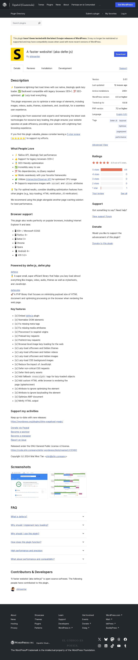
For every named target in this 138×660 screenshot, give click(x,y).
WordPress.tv (65, 628)
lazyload (122, 121)
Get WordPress (125, 5)
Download (120, 54)
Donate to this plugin (102, 243)
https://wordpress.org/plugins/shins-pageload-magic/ (37, 421)
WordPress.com (114, 615)
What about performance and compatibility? (33, 559)
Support (123, 68)
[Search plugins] (39, 23)
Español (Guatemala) (45, 643)
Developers (63, 623)
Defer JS (113, 121)
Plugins (38, 623)
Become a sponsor (20, 431)
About (13, 615)
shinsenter (35, 56)
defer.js (14, 271)
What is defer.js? (19, 516)
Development (65, 68)
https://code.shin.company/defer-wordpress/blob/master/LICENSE (44, 450)
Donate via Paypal (20, 427)
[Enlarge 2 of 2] (83, 475)
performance (121, 137)
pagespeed (121, 132)
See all (124, 193)
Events (85, 619)
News (13, 619)
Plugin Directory (18, 13)
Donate (86, 623)
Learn (60, 615)
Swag (85, 628)
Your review (98, 193)
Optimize (122, 126)
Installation (46, 68)
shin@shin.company (56, 456)
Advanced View (100, 144)
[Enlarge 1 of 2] (44, 475)
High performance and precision (26, 550)
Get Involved (88, 615)
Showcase (39, 615)
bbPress (111, 623)
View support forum (102, 216)
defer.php (15, 290)
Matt (109, 619)
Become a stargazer (21, 435)
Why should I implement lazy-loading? (29, 525)
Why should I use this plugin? (25, 533)
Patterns (38, 628)
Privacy (14, 628)
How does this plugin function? (26, 542)
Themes (38, 619)
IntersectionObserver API (38, 179)
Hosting (14, 623)
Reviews (31, 68)
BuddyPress (112, 628)
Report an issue (18, 440)
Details (17, 68)
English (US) (121, 114)
